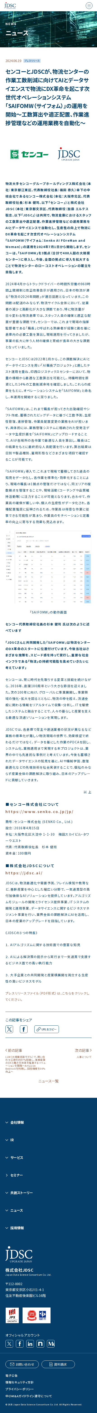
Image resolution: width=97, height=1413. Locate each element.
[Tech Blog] (51, 1344)
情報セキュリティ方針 (19, 1382)
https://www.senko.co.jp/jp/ (39, 811)
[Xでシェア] (9, 1029)
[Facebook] (19, 1344)
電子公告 (11, 1376)
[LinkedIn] (30, 1344)
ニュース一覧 (48, 1081)
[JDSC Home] (10, 5)
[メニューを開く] (89, 5)
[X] (9, 1344)
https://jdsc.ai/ (24, 872)
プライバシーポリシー (19, 1389)
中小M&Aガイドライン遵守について (28, 1396)
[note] (40, 1344)
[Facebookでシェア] (24, 1029)
